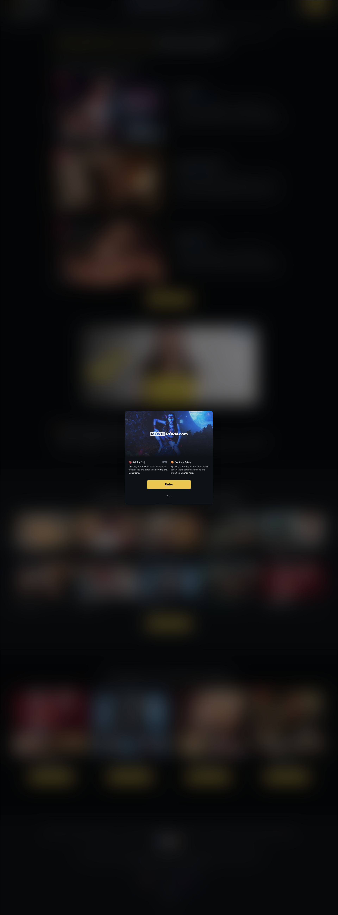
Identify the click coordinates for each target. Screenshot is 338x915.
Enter (169, 484)
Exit (169, 496)
